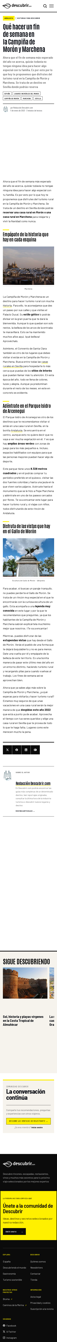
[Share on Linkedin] (26, 749)
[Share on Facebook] (16, 749)
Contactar (35, 1273)
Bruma (6, 1299)
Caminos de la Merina (13, 1305)
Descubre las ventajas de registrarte (28, 1121)
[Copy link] (35, 749)
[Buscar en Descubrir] (45, 6)
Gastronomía (9, 1273)
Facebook (11, 1325)
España (7, 93)
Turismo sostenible (12, 1279)
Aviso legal (35, 1296)
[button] (28, 265)
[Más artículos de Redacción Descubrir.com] (8, 775)
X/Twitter (11, 1331)
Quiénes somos (38, 1261)
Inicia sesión (37, 1127)
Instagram (11, 1337)
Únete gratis (14, 1232)
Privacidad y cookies (40, 1302)
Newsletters (36, 1267)
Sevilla (38, 98)
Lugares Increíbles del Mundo (26, 93)
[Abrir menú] (52, 6)
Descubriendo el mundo (14, 1267)
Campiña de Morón (11, 98)
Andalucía (8, 18)
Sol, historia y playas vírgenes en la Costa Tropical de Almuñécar (23, 1020)
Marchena (27, 98)
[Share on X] (7, 749)
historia (7, 305)
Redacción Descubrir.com (23, 107)
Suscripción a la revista (42, 1309)
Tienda (33, 1279)
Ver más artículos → (25, 811)
